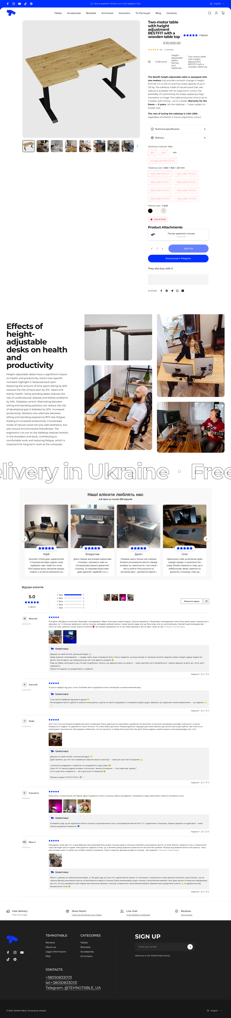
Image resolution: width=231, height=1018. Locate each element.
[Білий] (157, 211)
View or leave (186, 915)
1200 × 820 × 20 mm (160, 174)
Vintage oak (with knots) (163, 161)
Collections (161, 61)
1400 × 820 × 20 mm (186, 174)
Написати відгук (191, 601)
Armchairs (86, 956)
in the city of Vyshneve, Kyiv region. (87, 915)
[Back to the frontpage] (149, 61)
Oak (163, 152)
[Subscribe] (190, 947)
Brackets (85, 947)
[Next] (133, 79)
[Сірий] (163, 211)
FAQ (48, 956)
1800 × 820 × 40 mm (186, 198)
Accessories (87, 951)
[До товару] (28, 146)
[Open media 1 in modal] (81, 79)
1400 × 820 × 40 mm (186, 190)
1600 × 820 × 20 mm (160, 182)
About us (51, 947)
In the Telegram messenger (138, 915)
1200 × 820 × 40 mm (160, 190)
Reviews (50, 942)
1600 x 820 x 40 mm (160, 198)
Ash (175, 152)
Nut (152, 152)
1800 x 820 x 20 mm (186, 182)
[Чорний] (150, 211)
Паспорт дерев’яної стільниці (181, 233)
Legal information (56, 951)
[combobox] (217, 3)
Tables (84, 942)
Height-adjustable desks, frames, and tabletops (177, 61)
